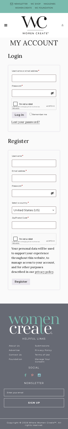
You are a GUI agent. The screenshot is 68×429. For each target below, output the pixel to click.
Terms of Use (42, 354)
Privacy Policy (43, 350)
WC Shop (36, 4)
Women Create (23, 8)
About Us (14, 345)
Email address (19, 171)
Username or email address (25, 71)
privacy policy (44, 272)
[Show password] (52, 93)
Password (17, 86)
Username (17, 156)
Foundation (15, 359)
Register (21, 281)
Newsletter (21, 4)
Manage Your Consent (42, 360)
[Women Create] (34, 325)
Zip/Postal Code (20, 217)
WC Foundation (44, 8)
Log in (19, 114)
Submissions (42, 345)
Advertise (14, 350)
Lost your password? (25, 122)
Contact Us (15, 354)
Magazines (49, 4)
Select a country (20, 203)
